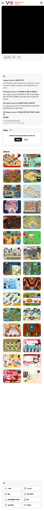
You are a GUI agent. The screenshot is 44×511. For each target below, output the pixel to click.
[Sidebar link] (3, 3)
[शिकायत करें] (19, 57)
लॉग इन (26, 140)
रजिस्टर (18, 140)
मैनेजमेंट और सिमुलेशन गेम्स (13, 120)
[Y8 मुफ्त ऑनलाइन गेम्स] (9, 2)
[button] (6, 117)
